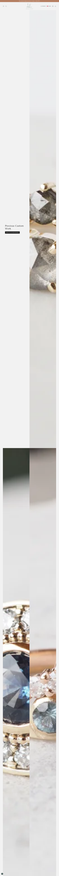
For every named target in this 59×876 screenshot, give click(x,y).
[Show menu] (3, 6)
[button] (2, 874)
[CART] (55, 6)
